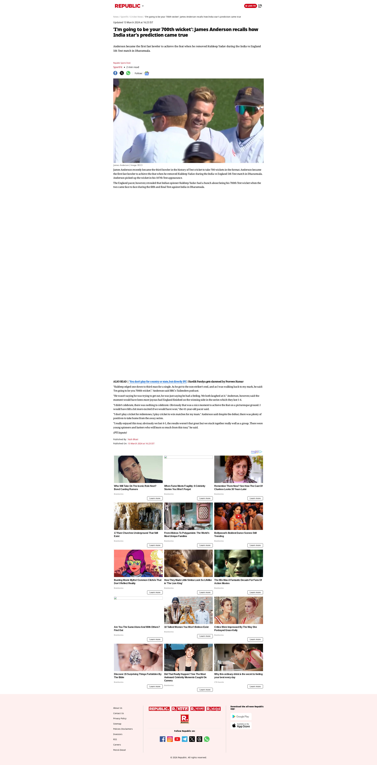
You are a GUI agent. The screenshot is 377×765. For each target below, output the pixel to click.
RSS (115, 739)
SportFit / (125, 16)
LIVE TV (252, 6)
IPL (185, 381)
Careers (117, 744)
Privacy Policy (119, 718)
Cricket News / (137, 16)
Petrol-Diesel (119, 750)
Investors (117, 734)
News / (116, 16)
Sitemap (117, 723)
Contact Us (118, 713)
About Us (117, 708)
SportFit (117, 67)
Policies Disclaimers (123, 729)
